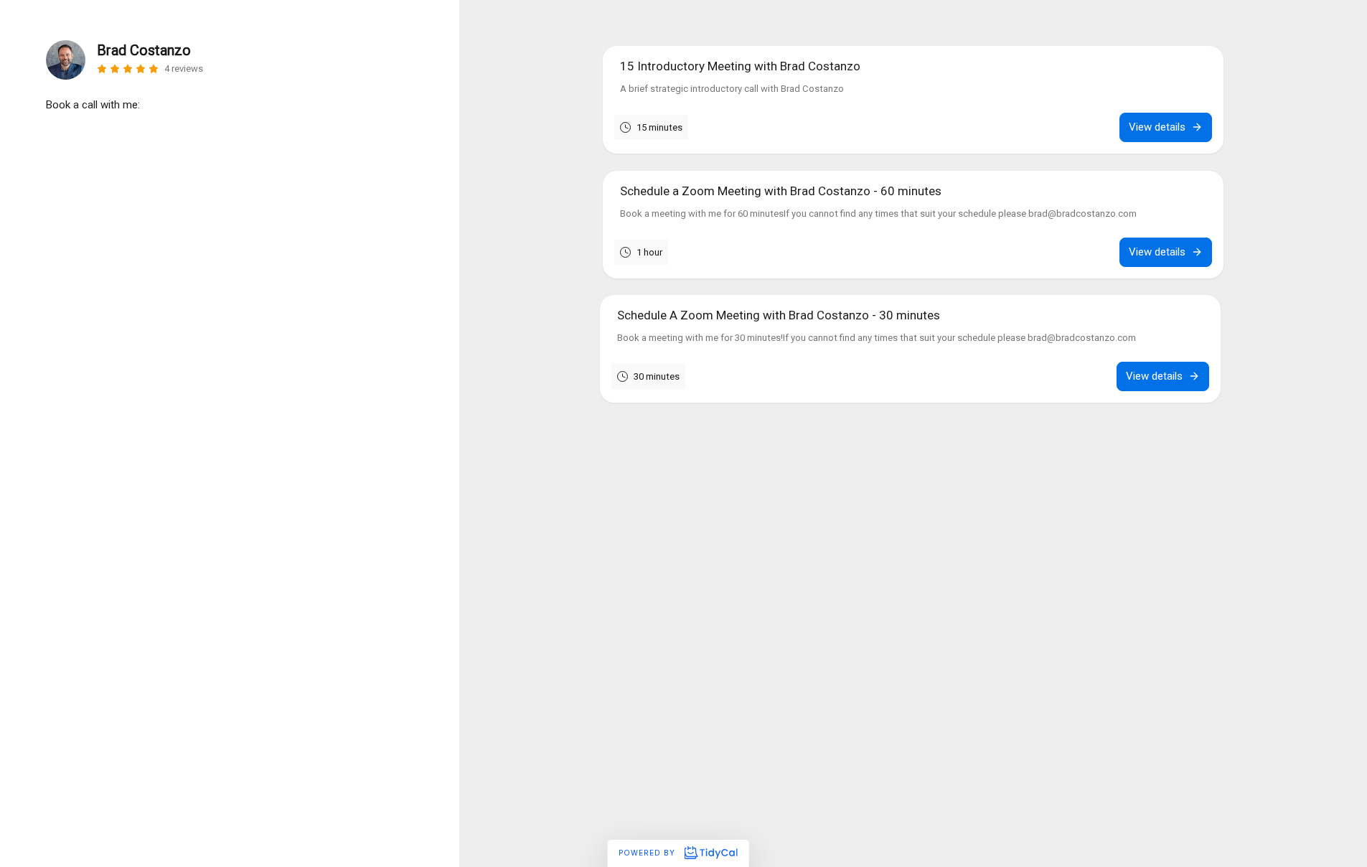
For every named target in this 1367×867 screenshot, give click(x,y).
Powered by (648, 852)
